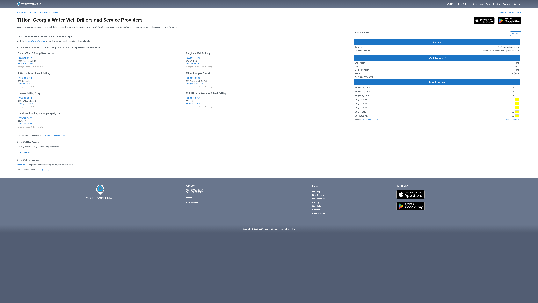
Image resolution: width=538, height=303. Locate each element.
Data (488, 4)
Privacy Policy (318, 213)
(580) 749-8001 (193, 202)
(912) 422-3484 (25, 78)
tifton (54, 12)
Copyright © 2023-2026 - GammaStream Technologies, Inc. (269, 229)
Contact (507, 4)
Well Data (316, 206)
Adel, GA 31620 (192, 63)
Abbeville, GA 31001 (26, 123)
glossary (45, 169)
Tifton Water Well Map (35, 41)
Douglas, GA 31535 (26, 83)
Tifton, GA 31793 (25, 63)
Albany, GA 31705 (25, 103)
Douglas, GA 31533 (194, 83)
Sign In (516, 4)
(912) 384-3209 (193, 78)
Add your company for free (54, 135)
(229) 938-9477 (25, 118)
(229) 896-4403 (193, 58)
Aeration (21, 165)
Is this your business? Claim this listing (31, 67)
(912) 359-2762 (193, 98)
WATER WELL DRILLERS (27, 12)
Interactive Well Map (510, 12)
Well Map (451, 4)
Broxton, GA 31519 (194, 103)
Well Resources (319, 199)
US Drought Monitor (370, 120)
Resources (478, 4)
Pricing (496, 4)
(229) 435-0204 (25, 98)
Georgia (44, 12)
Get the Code (25, 152)
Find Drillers (463, 4)
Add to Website (512, 120)
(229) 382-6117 (25, 58)
